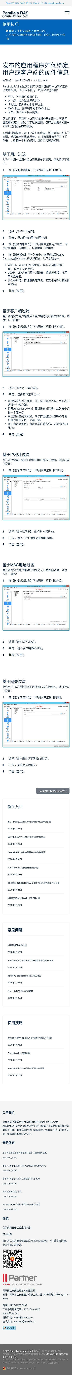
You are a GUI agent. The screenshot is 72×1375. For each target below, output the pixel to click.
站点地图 (7, 1234)
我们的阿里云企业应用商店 (17, 1227)
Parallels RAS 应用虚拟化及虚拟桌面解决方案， (24, 1353)
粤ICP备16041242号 (51, 1350)
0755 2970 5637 (17, 3)
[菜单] (67, 12)
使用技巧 (7, 80)
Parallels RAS (15, 13)
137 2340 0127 (36, 3)
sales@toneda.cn (55, 3)
